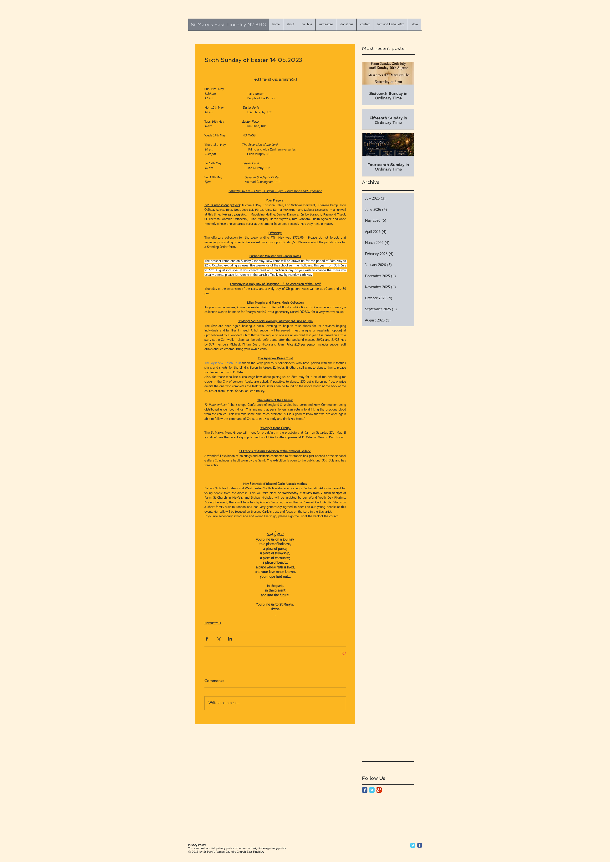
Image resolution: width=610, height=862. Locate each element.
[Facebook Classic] (364, 790)
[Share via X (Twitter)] (218, 638)
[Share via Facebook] (206, 638)
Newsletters (212, 623)
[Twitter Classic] (372, 790)
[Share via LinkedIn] (230, 638)
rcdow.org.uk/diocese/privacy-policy (262, 848)
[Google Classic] (379, 790)
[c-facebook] (419, 845)
